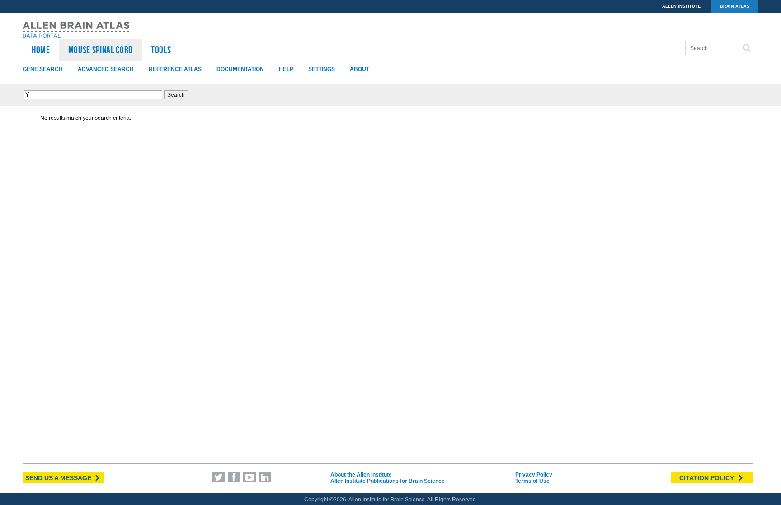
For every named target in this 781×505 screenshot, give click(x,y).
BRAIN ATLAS (734, 6)
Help (286, 69)
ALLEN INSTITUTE (681, 6)
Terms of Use (532, 481)
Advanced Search (106, 69)
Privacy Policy (533, 475)
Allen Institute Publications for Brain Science (387, 481)
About (359, 69)
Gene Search (43, 69)
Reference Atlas (175, 69)
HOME (41, 49)
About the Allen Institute (361, 475)
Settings (321, 69)
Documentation (240, 69)
